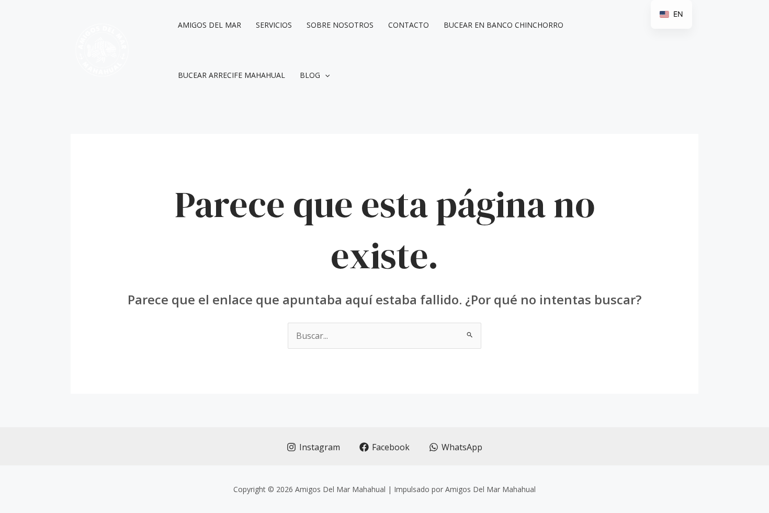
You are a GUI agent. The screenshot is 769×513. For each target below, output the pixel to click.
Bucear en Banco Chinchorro (503, 25)
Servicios (274, 25)
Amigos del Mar (209, 25)
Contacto (408, 25)
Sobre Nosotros (340, 25)
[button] (325, 75)
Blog (310, 75)
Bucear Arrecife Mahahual (231, 75)
